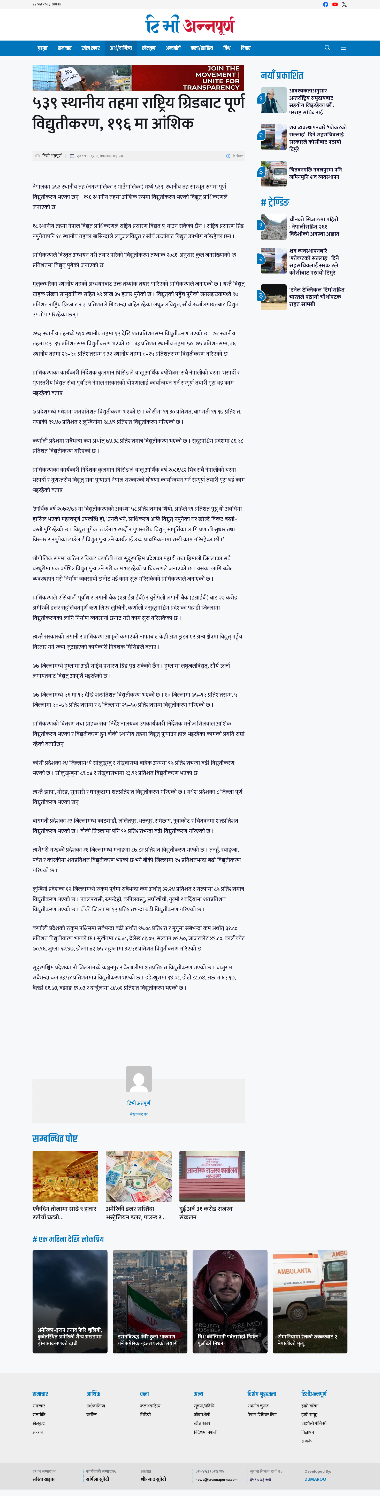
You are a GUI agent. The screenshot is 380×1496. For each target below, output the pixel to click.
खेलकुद (148, 48)
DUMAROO (315, 1479)
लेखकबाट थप (139, 1114)
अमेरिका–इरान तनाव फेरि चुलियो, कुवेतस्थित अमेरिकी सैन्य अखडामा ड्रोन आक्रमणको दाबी (70, 1337)
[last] (139, 79)
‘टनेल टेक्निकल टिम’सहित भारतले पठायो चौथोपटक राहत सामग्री (317, 297)
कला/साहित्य (202, 48)
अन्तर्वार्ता (173, 48)
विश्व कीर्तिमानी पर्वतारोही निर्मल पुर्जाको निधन (228, 1340)
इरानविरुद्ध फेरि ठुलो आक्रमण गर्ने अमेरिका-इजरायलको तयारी (148, 1340)
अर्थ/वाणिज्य (121, 48)
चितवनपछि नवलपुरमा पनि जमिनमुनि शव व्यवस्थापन (315, 173)
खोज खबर (91, 48)
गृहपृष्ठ (43, 48)
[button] (328, 48)
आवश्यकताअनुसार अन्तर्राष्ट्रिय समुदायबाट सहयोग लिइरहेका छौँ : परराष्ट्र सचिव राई (311, 101)
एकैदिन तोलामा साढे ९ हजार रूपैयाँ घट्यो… (64, 1213)
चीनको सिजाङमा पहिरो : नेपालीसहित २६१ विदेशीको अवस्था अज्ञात (314, 227)
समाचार (64, 48)
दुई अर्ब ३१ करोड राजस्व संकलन (206, 1213)
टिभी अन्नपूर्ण (52, 156)
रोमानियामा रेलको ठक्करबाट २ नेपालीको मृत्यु (307, 1340)
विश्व (227, 48)
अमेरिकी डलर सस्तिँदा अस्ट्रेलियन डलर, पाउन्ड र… (136, 1213)
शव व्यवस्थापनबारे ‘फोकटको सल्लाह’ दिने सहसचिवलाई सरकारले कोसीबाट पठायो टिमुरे (318, 138)
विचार (245, 48)
